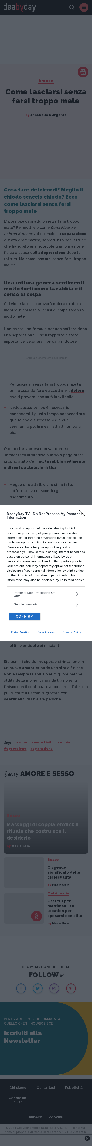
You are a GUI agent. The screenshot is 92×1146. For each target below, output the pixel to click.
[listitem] (46, 594)
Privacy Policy (71, 632)
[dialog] (46, 573)
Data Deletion (20, 632)
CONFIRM (25, 616)
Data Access (46, 632)
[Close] (83, 514)
